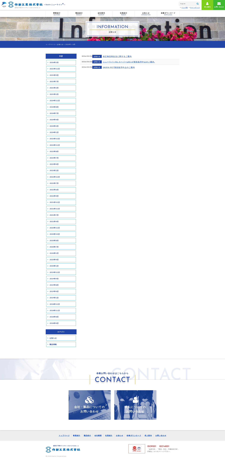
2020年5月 (54, 253)
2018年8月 (54, 317)
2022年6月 (54, 190)
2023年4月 (54, 164)
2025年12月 (55, 69)
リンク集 (184, 7)
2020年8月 (54, 240)
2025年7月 (54, 81)
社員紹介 (108, 435)
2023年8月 (54, 151)
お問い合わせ (160, 435)
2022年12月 (55, 177)
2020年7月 (54, 247)
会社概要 (98, 435)
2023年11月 (55, 145)
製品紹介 (87, 435)
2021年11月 (55, 209)
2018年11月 (55, 310)
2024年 (68, 44)
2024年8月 (54, 107)
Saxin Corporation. (59, 456)
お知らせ (60, 44)
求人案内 (148, 435)
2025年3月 (54, 88)
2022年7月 (54, 183)
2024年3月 (54, 126)
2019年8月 (54, 285)
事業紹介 (76, 435)
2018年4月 (54, 323)
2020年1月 (54, 266)
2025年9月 (54, 75)
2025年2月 (54, 94)
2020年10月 (55, 234)
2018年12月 (55, 304)
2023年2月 (54, 170)
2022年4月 (54, 196)
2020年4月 (54, 260)
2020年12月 (55, 228)
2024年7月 (54, 113)
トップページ (50, 44)
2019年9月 (54, 279)
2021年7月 (54, 215)
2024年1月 (54, 132)
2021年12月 (55, 202)
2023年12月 (55, 139)
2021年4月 (54, 221)
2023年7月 (54, 158)
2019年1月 (54, 298)
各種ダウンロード (134, 435)
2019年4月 (54, 291)
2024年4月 (54, 120)
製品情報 (53, 344)
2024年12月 (55, 101)
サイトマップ (195, 7)
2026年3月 (54, 62)
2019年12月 (55, 272)
